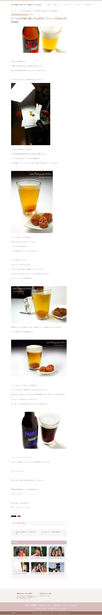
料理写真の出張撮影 (23, 14)
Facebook (12, 613)
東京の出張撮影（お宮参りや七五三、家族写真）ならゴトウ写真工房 (26, 4)
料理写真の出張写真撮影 (17, 494)
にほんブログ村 (14, 510)
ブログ (15, 14)
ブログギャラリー (67, 4)
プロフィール (78, 4)
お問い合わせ (88, 4)
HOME (48, 4)
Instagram (14, 613)
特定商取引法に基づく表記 (45, 595)
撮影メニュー (57, 4)
